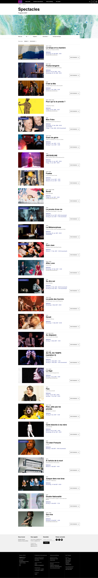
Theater (47, 171)
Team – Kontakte (68, 558)
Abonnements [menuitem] (45, 36)
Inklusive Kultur (52, 560)
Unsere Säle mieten (68, 569)
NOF (20, 565)
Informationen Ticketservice (39, 558)
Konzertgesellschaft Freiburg (24, 561)
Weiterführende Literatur (54, 558)
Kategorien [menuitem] (35, 36)
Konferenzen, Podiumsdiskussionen (56, 566)
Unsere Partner (67, 561)
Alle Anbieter (21, 560)
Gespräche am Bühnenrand (54, 565)
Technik (36, 574)
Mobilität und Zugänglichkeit (39, 565)
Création (50, 189)
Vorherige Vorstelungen (57, 36)
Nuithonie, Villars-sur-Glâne (23, 540)
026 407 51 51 (33, 546)
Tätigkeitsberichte (68, 564)
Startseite (20, 4)
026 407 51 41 (39, 539)
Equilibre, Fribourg (21, 539)
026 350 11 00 (37, 540)
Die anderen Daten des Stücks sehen (52, 198)
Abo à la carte (32, 41)
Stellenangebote (68, 560)
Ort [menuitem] (26, 36)
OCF (20, 564)
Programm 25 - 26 (22, 557)
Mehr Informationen (73, 57)
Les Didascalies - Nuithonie (39, 570)
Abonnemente (37, 560)
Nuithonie (25, 41)
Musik (49, 333)
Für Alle (50, 171)
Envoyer (46, 542)
